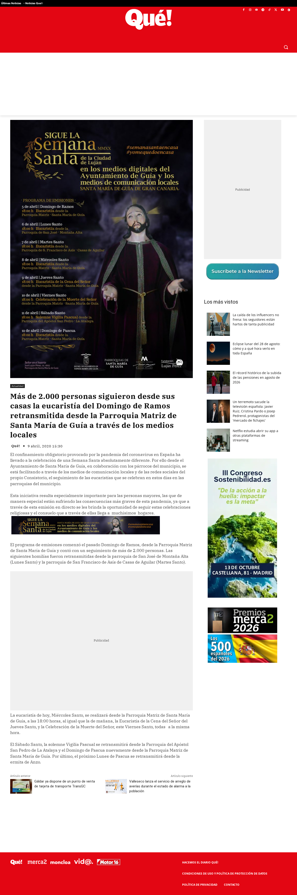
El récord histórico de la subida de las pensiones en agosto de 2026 (257, 377)
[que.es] (149, 19)
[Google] (288, 10)
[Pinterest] (69, 811)
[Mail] (256, 10)
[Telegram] (263, 10)
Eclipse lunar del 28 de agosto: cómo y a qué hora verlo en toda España (256, 348)
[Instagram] (250, 10)
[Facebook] (243, 10)
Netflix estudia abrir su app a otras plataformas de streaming (255, 435)
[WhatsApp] (80, 811)
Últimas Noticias (11, 3)
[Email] (112, 811)
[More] (123, 811)
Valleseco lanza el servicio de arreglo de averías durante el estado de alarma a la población (159, 786)
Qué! (15, 446)
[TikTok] (269, 10)
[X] (276, 10)
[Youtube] (282, 10)
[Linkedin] (101, 811)
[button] (285, 47)
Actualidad (17, 386)
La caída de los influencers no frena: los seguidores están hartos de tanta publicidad (256, 319)
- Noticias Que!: (33, 3)
